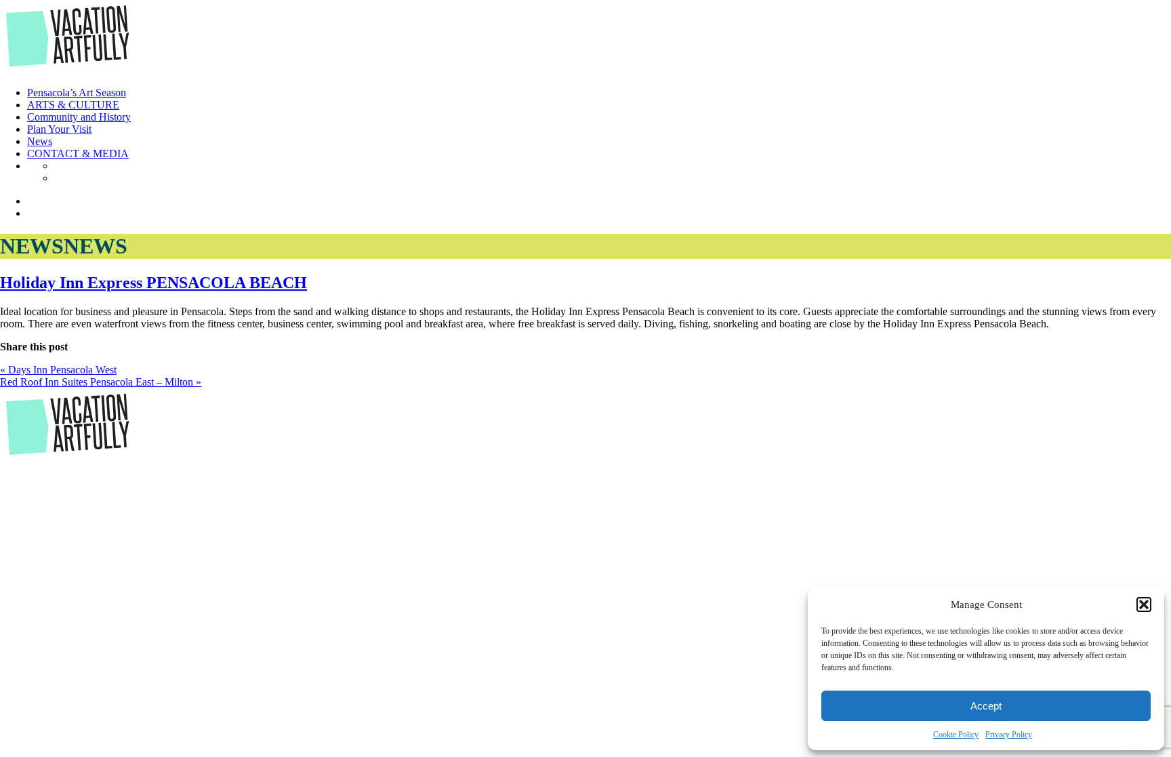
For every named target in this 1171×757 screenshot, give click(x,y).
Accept (986, 706)
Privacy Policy (1008, 734)
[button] (1144, 604)
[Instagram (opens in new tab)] (58, 178)
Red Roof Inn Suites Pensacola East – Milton (100, 382)
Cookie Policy (956, 734)
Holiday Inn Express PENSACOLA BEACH (153, 282)
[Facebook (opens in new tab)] (58, 165)
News (39, 141)
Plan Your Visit (59, 129)
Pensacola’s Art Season (76, 92)
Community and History (79, 117)
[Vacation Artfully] (68, 69)
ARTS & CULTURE (73, 104)
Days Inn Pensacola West (58, 369)
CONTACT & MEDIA (78, 153)
